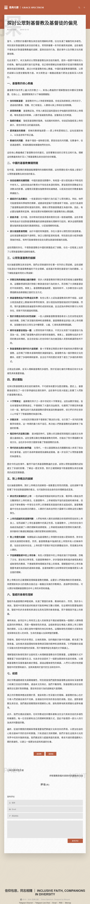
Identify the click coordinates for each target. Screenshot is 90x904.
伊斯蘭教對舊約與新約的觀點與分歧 (66, 775)
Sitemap (68, 903)
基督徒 (51, 754)
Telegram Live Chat (42, 903)
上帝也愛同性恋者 (15, 770)
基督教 (39, 754)
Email (54, 903)
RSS (60, 903)
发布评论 (75, 841)
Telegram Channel (26, 903)
